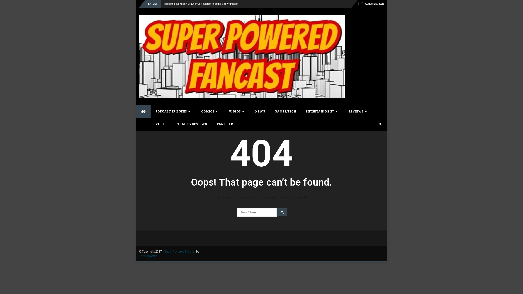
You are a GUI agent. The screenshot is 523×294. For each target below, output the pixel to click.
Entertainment (320, 111)
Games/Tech (285, 111)
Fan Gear (225, 124)
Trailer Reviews (192, 124)
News (260, 111)
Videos (235, 111)
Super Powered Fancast (180, 251)
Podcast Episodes (171, 111)
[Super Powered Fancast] (143, 111)
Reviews (356, 111)
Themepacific (148, 256)
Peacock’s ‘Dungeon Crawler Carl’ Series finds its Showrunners (200, 3)
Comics (207, 111)
